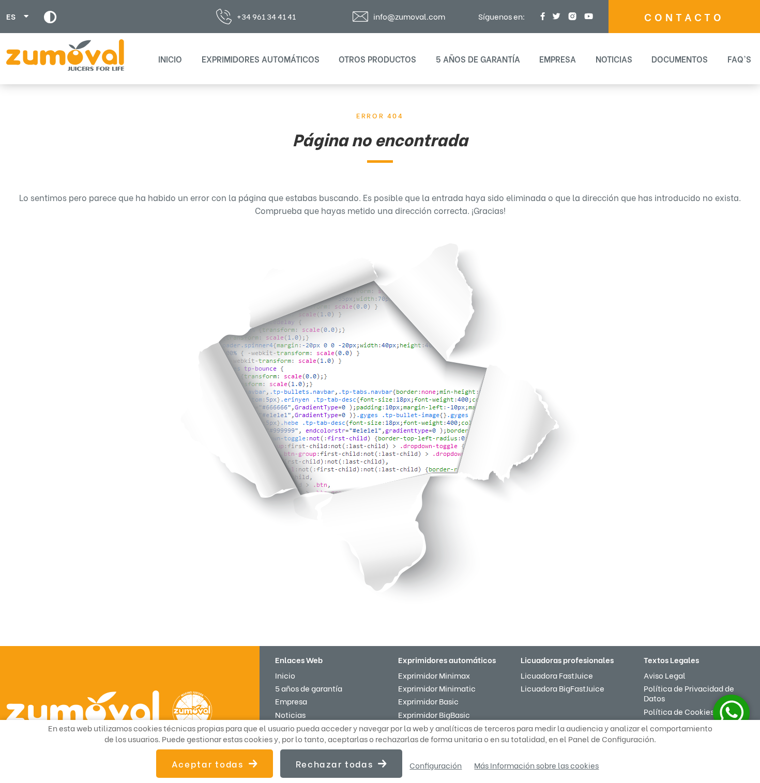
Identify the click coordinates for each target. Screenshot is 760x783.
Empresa (557, 59)
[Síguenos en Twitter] (555, 16)
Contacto (684, 16)
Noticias (614, 59)
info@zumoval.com (409, 16)
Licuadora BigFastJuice (562, 688)
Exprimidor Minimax (434, 675)
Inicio (170, 59)
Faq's (739, 59)
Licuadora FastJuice (557, 675)
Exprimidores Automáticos (261, 59)
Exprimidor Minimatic (437, 688)
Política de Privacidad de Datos (689, 692)
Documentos (679, 59)
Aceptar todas (208, 763)
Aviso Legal (665, 675)
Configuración (435, 765)
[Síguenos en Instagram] (571, 16)
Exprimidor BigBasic (434, 714)
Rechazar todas (334, 763)
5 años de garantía (478, 59)
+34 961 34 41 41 (266, 16)
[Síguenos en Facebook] (541, 16)
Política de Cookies (679, 711)
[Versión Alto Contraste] (50, 16)
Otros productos (377, 59)
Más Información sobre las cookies (536, 765)
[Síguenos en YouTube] (587, 16)
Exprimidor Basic (428, 701)
